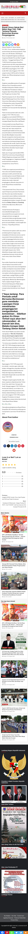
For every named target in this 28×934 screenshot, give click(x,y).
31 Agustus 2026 (10, 541)
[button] (2, 13)
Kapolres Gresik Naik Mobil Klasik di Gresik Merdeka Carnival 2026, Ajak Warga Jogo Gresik (13, 681)
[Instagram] (15, 44)
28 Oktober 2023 (11, 37)
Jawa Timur (5, 647)
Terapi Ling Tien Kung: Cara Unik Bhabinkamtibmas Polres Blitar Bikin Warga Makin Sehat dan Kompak (13, 736)
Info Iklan (13, 915)
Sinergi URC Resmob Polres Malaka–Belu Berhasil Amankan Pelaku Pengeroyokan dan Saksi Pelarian (14, 565)
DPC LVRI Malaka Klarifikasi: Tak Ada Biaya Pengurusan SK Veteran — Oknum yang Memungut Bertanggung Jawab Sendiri (13, 624)
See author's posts (14, 441)
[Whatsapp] (6, 44)
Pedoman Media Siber (20, 917)
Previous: (13, 497)
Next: (14, 504)
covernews (21, 925)
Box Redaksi (7, 915)
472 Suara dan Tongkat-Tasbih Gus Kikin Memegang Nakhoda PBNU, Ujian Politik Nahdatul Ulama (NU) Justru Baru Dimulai (13, 653)
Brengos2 (5, 656)
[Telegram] (9, 44)
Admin (4, 37)
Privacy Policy (14, 920)
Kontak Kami (20, 915)
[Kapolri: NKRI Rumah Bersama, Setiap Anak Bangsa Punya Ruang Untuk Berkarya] (14, 697)
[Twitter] (12, 44)
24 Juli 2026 (9, 569)
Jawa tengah (5, 704)
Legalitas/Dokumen (8, 917)
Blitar (4, 731)
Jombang (10, 647)
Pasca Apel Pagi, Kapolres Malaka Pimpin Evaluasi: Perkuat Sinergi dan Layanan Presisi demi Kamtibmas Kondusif (14, 593)
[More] (18, 44)
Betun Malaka (5, 25)
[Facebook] (3, 44)
